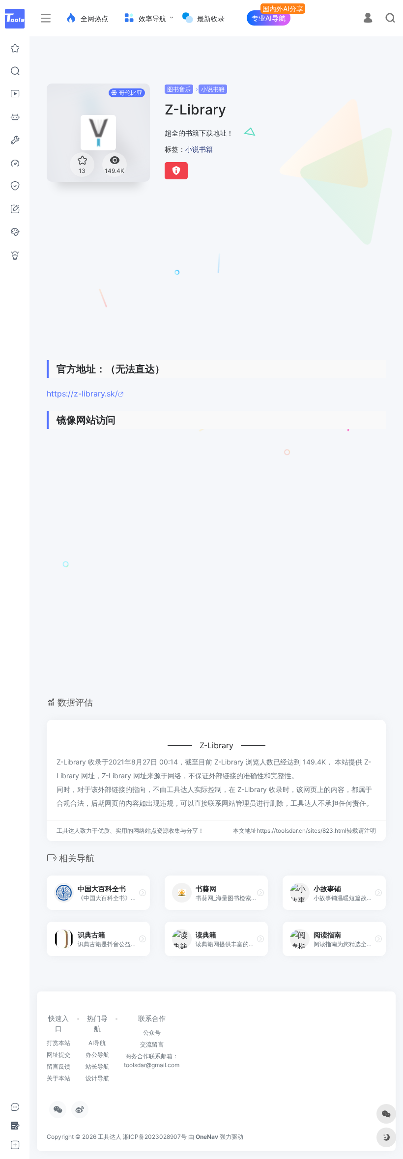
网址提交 (58, 1054)
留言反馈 (58, 1066)
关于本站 (58, 1078)
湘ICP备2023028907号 (155, 1136)
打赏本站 (58, 1042)
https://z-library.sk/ (82, 393)
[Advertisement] (206, 276)
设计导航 (97, 1078)
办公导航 (97, 1054)
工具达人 (109, 1136)
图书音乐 (179, 89)
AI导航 (97, 1042)
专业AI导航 (269, 18)
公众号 (152, 1032)
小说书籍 (213, 89)
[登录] (368, 19)
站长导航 (97, 1066)
